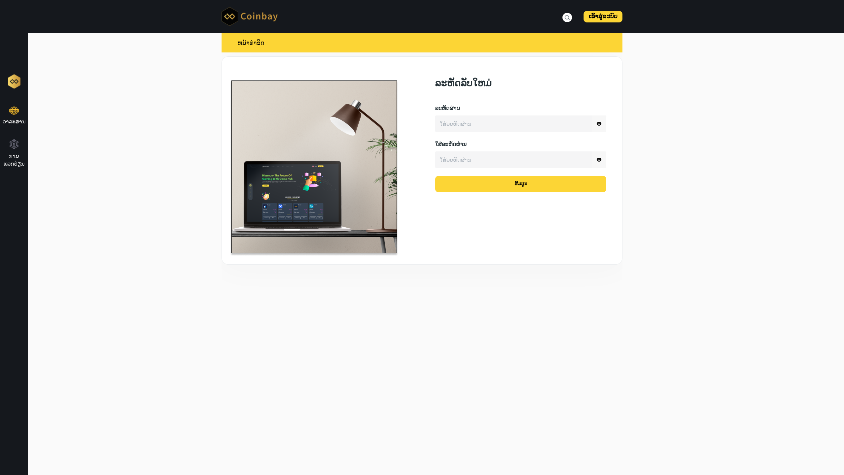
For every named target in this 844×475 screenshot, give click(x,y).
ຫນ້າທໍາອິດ (250, 43)
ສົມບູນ (521, 184)
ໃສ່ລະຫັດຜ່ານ (451, 144)
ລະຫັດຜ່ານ (447, 108)
